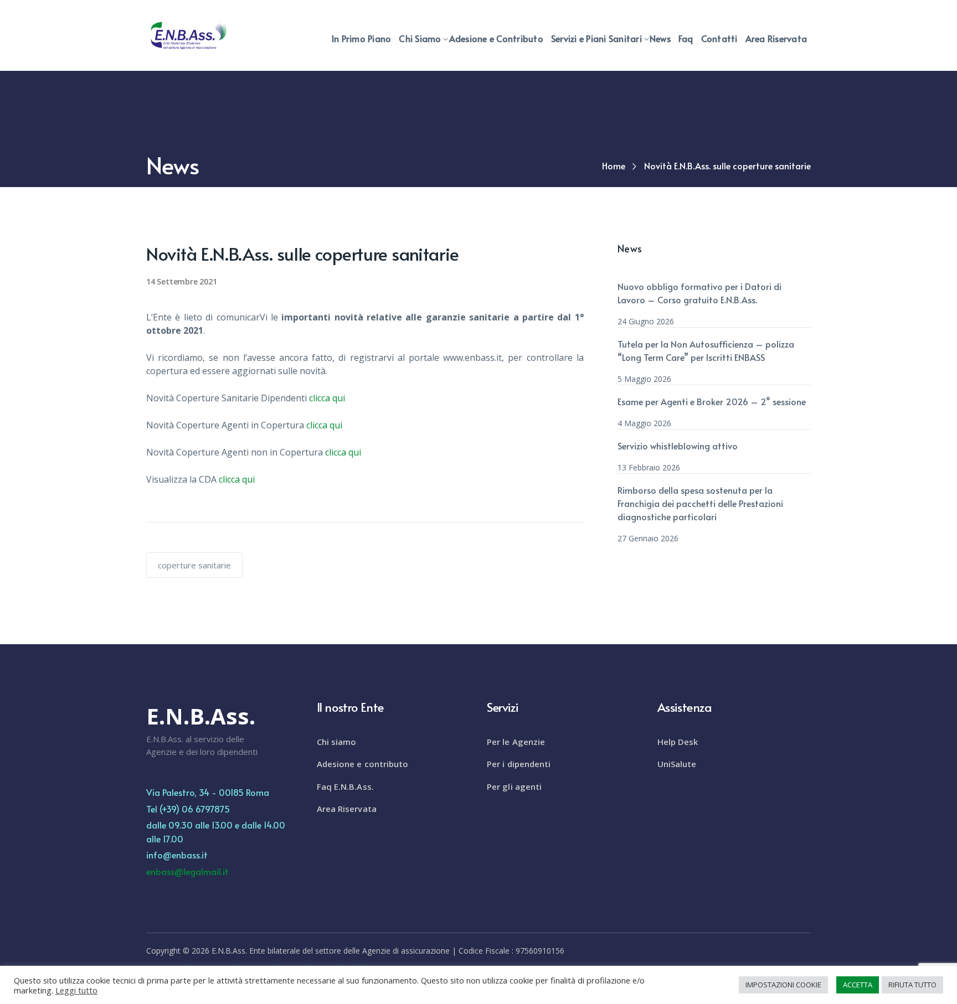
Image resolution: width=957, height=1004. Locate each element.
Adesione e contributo (363, 763)
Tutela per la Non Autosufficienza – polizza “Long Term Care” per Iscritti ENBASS (706, 350)
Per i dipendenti (519, 763)
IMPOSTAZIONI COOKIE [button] (783, 985)
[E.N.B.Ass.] (187, 35)
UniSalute (677, 763)
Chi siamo (337, 741)
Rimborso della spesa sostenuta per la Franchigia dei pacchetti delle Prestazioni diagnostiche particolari (700, 503)
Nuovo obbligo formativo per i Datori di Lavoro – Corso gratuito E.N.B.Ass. (699, 293)
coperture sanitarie (194, 565)
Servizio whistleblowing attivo (678, 445)
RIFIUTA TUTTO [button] (912, 985)
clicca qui (327, 398)
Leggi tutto (76, 990)
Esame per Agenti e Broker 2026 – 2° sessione (712, 401)
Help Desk (677, 741)
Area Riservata (347, 808)
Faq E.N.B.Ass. (345, 786)
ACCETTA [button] (857, 985)
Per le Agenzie (516, 741)
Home (613, 165)
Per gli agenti (514, 786)
